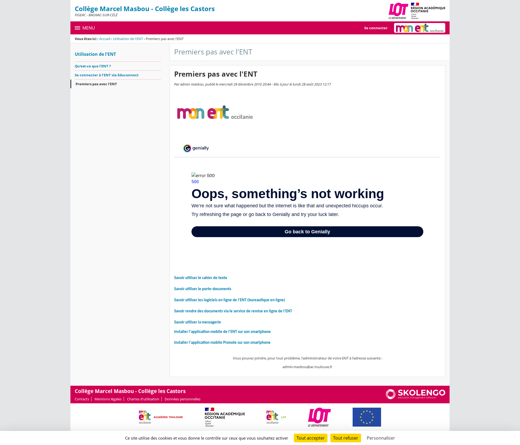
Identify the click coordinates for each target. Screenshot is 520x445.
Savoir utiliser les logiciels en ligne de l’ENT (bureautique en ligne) (229, 300)
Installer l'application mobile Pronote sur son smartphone (222, 343)
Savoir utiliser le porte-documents (202, 289)
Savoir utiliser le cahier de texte (200, 278)
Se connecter (376, 27)
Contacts (82, 399)
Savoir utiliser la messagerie (197, 322)
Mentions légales (108, 399)
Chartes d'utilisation (143, 399)
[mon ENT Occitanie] (419, 27)
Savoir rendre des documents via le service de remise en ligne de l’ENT (233, 311)
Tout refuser (345, 438)
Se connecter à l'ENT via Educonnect (107, 75)
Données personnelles (182, 399)
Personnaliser (381, 438)
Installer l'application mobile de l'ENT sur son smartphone (222, 332)
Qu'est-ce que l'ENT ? (93, 66)
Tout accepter (311, 438)
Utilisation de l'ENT (128, 38)
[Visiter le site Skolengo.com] (415, 397)
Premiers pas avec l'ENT (96, 83)
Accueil (104, 38)
